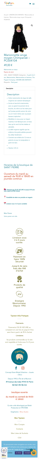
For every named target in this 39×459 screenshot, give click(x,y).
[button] (32, 25)
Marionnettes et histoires (24, 77)
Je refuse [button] (18, 453)
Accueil (6, 15)
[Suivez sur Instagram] (23, 368)
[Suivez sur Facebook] (16, 368)
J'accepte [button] (27, 453)
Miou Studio (24, 412)
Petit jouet (14, 82)
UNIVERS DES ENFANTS (16, 15)
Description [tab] (9, 88)
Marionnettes (11, 77)
